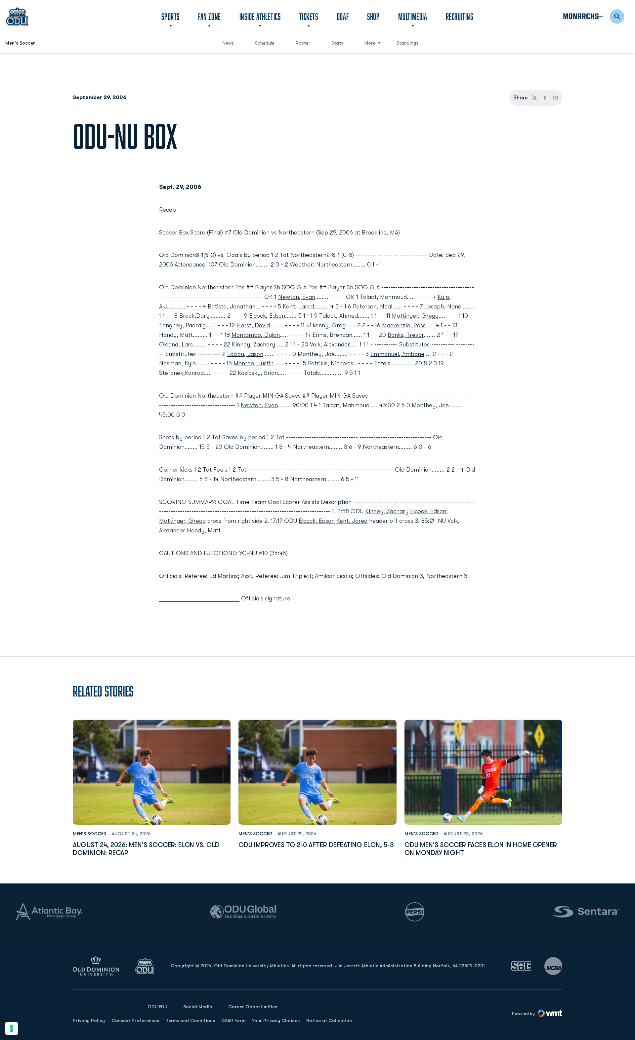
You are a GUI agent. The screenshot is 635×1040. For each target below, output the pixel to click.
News (228, 43)
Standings (407, 43)
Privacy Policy (89, 1020)
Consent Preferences (135, 1020)
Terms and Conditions (190, 1020)
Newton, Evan (296, 297)
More (369, 43)
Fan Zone (209, 16)
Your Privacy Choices (276, 1020)
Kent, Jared (298, 306)
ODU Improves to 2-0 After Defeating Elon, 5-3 (316, 845)
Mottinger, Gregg (415, 315)
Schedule (265, 43)
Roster (303, 43)
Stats (337, 43)
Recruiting (460, 16)
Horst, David (253, 325)
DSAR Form (233, 1020)
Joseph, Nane (442, 306)
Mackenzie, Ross (404, 325)
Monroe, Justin (253, 363)
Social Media (197, 1006)
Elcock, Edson (267, 315)
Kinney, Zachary (253, 344)
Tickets (308, 16)
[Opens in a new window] (521, 966)
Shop (373, 16)
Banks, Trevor (406, 335)
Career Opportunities (252, 1006)
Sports (170, 16)
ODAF (343, 16)
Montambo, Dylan (256, 335)
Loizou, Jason (245, 354)
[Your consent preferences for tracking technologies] (11, 1028)
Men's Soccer (89, 833)
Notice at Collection (329, 1020)
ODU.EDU (157, 1006)
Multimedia (412, 16)
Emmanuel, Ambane (397, 354)
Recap (167, 209)
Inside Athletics (260, 16)
